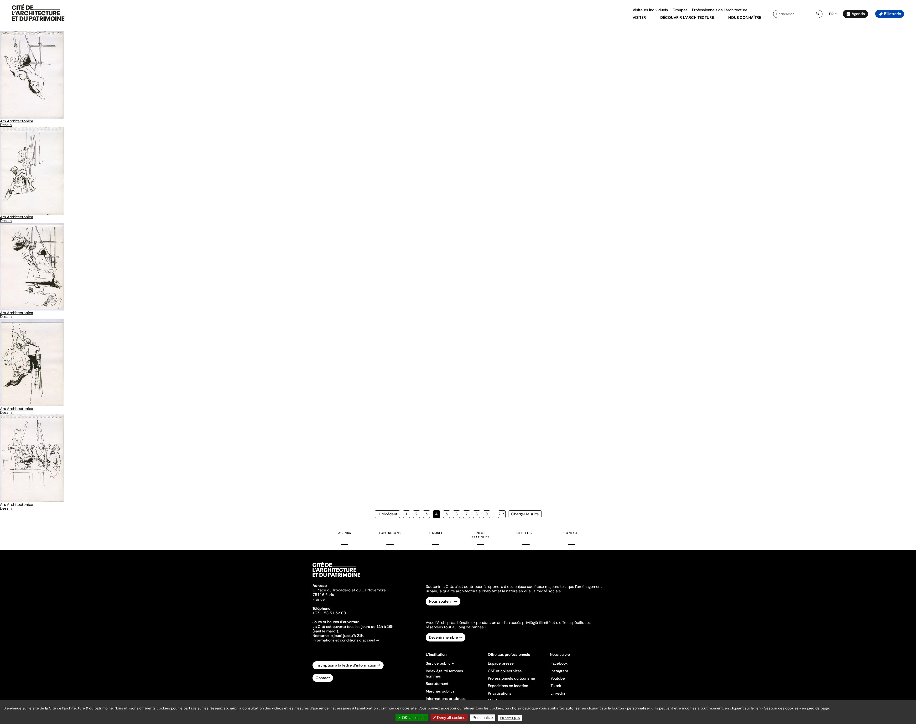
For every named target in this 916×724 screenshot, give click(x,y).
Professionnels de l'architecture (719, 9)
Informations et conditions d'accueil (343, 640)
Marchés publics (440, 691)
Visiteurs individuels (650, 9)
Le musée (435, 533)
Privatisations (499, 693)
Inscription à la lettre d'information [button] (346, 665)
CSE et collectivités (505, 670)
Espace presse (501, 663)
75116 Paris (323, 594)
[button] (909, 85)
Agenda (858, 13)
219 (502, 514)
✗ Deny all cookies (449, 718)
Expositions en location (508, 685)
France (318, 599)
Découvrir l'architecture (687, 17)
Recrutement (437, 683)
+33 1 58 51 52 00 (329, 612)
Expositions (390, 533)
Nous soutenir (441, 601)
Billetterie (892, 13)
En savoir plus (510, 718)
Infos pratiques (480, 535)
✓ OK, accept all (412, 718)
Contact (571, 533)
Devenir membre (443, 637)
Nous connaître (744, 17)
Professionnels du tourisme (511, 678)
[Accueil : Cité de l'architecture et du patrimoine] (38, 12)
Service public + (440, 663)
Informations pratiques (446, 698)
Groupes (679, 9)
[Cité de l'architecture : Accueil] (336, 577)
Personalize (483, 718)
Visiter (639, 17)
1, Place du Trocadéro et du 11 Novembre (349, 590)
